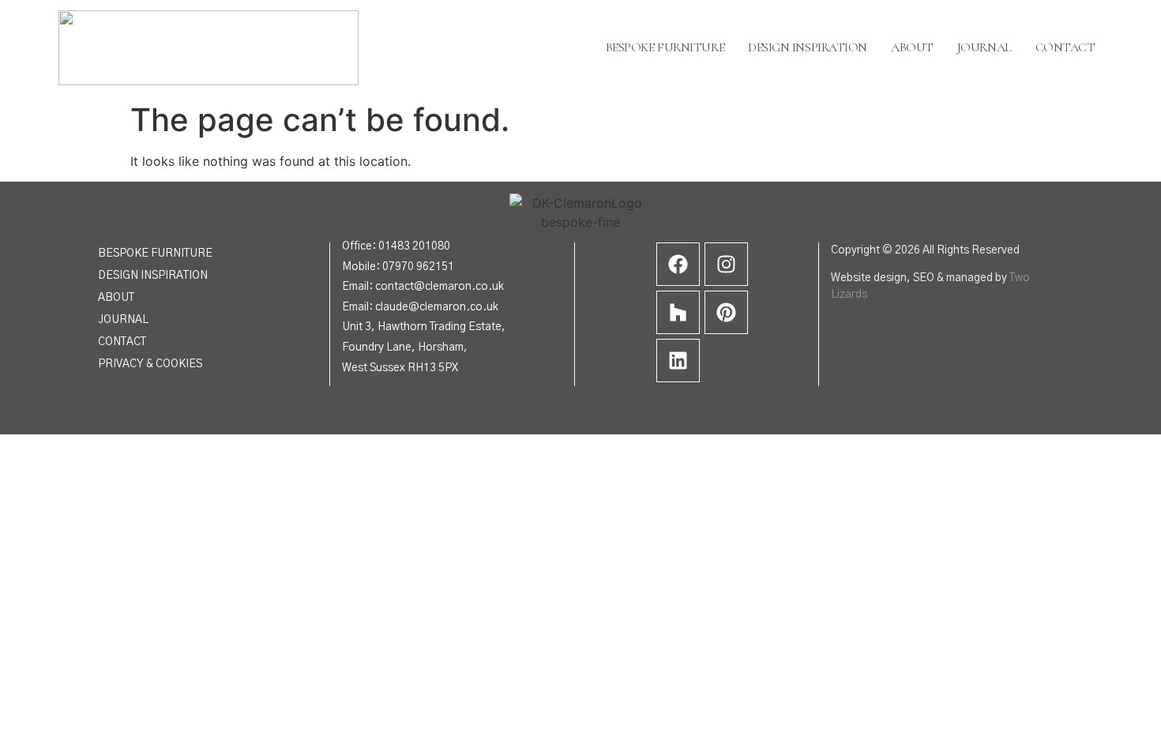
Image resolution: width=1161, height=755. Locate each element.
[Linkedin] (678, 360)
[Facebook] (678, 264)
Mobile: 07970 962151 (398, 266)
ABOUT (116, 297)
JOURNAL (123, 319)
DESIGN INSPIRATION (153, 275)
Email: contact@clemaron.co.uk (423, 286)
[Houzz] (678, 312)
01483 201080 (414, 246)
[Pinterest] (726, 312)
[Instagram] (726, 264)
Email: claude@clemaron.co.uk (420, 307)
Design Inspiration (807, 47)
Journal (984, 47)
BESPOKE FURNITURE (155, 253)
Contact (1065, 47)
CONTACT (122, 341)
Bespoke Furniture (665, 47)
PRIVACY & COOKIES (150, 364)
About (912, 47)
